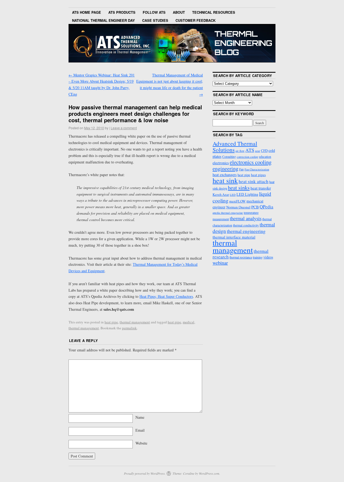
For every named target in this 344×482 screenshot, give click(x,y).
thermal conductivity (246, 225)
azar (257, 151)
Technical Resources (213, 12)
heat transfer (260, 188)
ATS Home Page (86, 12)
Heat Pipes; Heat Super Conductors (166, 296)
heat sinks (239, 187)
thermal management (135, 322)
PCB (255, 206)
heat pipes (258, 174)
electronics (221, 162)
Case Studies (155, 20)
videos (268, 257)
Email (140, 430)
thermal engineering (246, 231)
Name (139, 417)
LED (233, 195)
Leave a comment (124, 127)
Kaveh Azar (221, 194)
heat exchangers (225, 174)
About (179, 12)
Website (141, 443)
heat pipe (111, 322)
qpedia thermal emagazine (228, 213)
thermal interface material (234, 237)
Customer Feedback (195, 20)
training (258, 257)
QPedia (266, 207)
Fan (241, 169)
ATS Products (121, 12)
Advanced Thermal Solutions (235, 146)
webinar (220, 263)
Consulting (229, 157)
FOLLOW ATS (154, 12)
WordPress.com (209, 473)
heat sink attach (253, 181)
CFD (264, 150)
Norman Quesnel (238, 207)
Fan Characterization (257, 169)
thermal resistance (241, 257)
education (265, 157)
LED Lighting (247, 194)
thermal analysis (245, 218)
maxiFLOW (237, 201)
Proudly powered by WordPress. (145, 473)
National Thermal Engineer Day (103, 20)
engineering (225, 168)
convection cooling (247, 157)
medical (188, 322)
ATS (249, 150)
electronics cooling (250, 162)
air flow (240, 151)
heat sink (225, 180)
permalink (129, 328)
